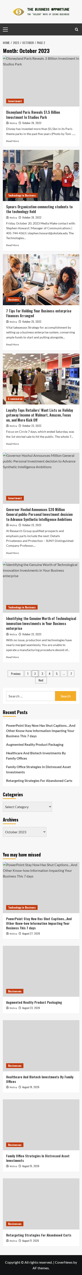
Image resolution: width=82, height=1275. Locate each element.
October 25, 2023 (31, 321)
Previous (16, 673)
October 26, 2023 (31, 123)
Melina (13, 123)
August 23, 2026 (31, 1008)
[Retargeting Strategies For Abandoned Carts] (41, 1203)
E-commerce (15, 399)
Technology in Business (22, 195)
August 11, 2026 (30, 1240)
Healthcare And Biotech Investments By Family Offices (36, 755)
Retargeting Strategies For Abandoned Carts (39, 781)
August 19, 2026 (30, 1087)
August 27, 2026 (31, 933)
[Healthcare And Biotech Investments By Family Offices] (41, 1045)
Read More (12, 141)
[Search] (76, 29)
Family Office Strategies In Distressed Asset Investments (38, 769)
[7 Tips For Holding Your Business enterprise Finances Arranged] (41, 279)
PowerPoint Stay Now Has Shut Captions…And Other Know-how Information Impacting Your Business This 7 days (40, 730)
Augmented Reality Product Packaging (34, 744)
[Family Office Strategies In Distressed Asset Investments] (41, 1124)
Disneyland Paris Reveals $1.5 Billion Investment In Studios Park (33, 115)
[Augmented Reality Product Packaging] (41, 971)
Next (41, 680)
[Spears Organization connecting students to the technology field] (41, 175)
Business (13, 299)
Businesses (14, 991)
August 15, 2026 (30, 1166)
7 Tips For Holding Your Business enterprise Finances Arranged (38, 313)
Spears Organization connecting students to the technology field (39, 209)
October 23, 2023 (31, 425)
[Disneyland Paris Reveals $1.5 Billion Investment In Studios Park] (41, 81)
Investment (15, 101)
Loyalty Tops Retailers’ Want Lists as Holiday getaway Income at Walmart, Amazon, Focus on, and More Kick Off (39, 415)
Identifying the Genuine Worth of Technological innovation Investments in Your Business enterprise (41, 623)
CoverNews (64, 1262)
